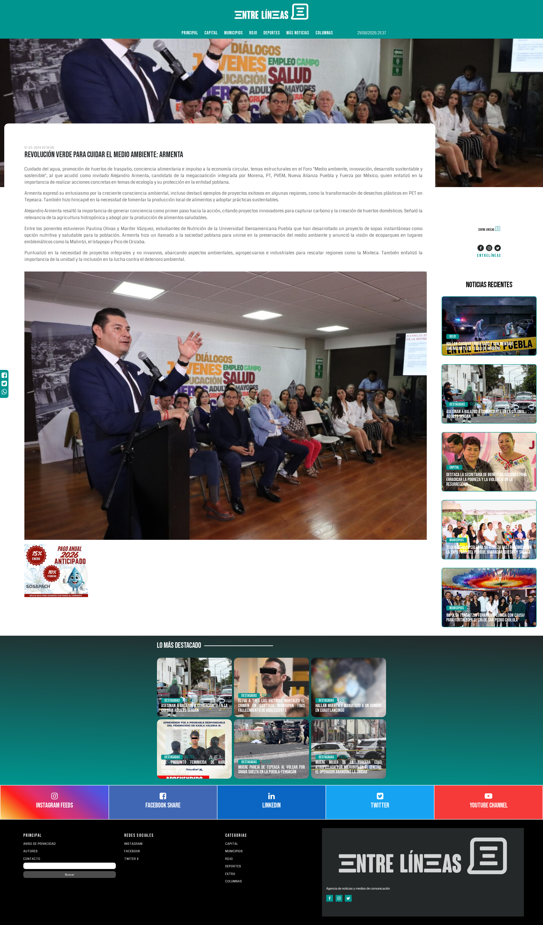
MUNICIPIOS (234, 851)
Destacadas (457, 404)
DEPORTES (233, 866)
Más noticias (297, 33)
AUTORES (30, 851)
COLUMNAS (324, 33)
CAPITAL (231, 843)
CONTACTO (31, 859)
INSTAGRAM (133, 843)
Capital (211, 33)
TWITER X (131, 859)
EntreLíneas (489, 255)
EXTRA (230, 874)
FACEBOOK (132, 851)
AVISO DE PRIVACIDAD (39, 843)
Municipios (233, 33)
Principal (190, 33)
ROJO (253, 33)
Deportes (271, 33)
